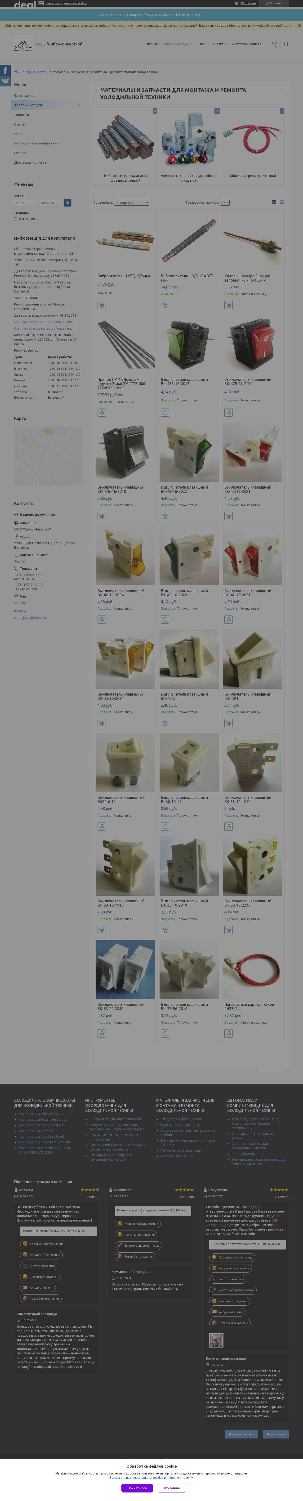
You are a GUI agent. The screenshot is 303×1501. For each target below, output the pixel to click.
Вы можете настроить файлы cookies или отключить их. (150, 1477)
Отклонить (172, 1488)
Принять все (137, 1488)
